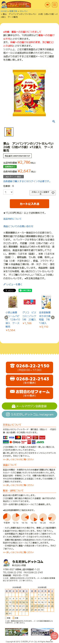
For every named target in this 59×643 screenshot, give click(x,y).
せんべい (24, 11)
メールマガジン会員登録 (31, 406)
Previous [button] (6, 317)
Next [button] (53, 317)
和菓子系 (13, 11)
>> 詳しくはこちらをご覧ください (18, 459)
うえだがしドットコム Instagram (32, 414)
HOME (4, 11)
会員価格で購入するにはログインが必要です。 (27, 181)
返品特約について (12, 218)
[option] (12, 313)
